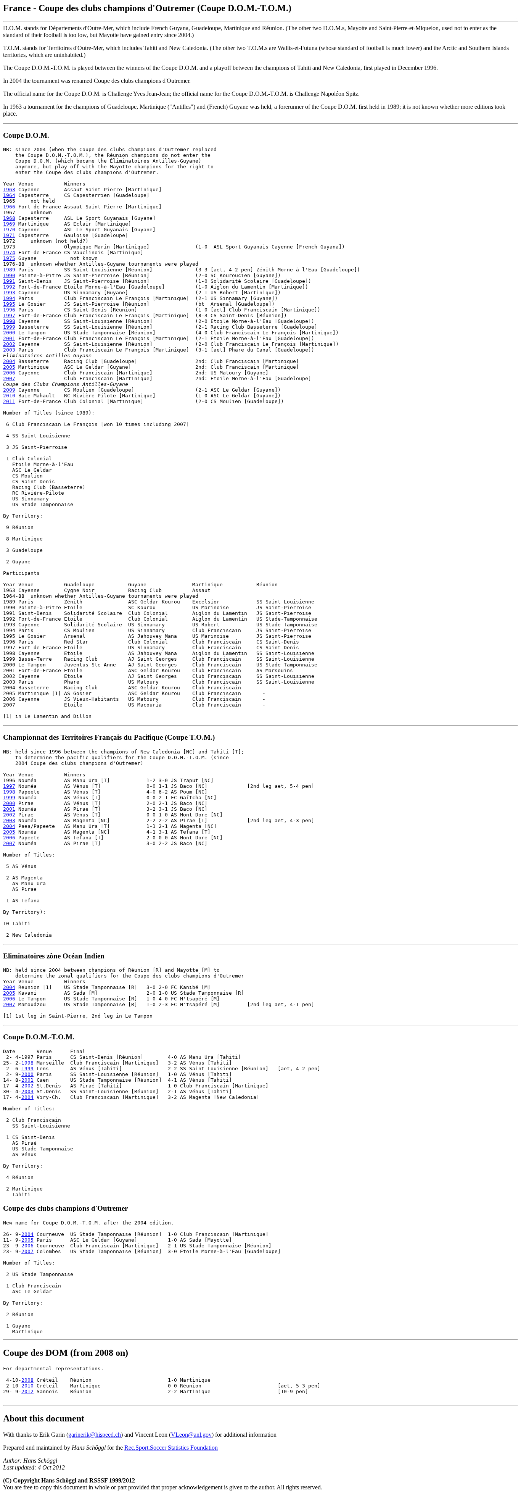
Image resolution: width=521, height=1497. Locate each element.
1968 (9, 218)
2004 (9, 361)
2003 (9, 350)
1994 (9, 298)
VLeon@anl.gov (191, 1434)
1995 (9, 304)
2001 (9, 338)
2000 (9, 333)
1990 (9, 275)
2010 (9, 395)
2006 (9, 373)
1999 (9, 327)
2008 (27, 1380)
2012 (27, 1391)
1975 (9, 258)
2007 (9, 378)
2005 (9, 367)
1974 (9, 252)
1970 (9, 229)
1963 (9, 189)
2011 (9, 401)
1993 (9, 292)
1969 (9, 224)
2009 (9, 390)
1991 (9, 281)
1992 (9, 287)
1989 (9, 270)
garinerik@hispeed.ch (94, 1434)
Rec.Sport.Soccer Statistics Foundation (171, 1447)
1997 (9, 315)
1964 (9, 195)
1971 (9, 235)
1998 (9, 321)
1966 (9, 207)
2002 (9, 344)
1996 (9, 310)
